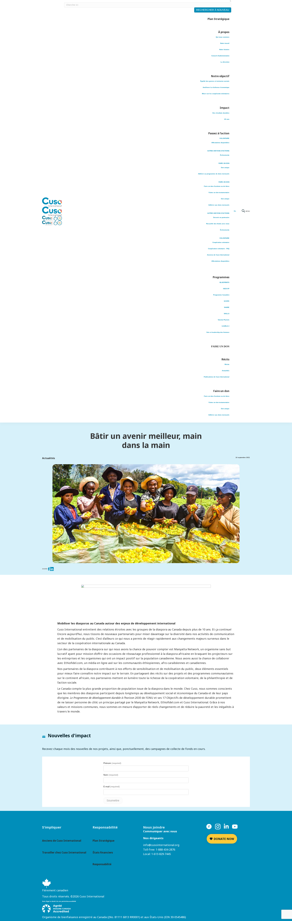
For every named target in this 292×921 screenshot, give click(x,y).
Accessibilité (71, 901)
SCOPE (226, 301)
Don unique (225, 167)
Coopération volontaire (220, 242)
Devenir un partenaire (221, 217)
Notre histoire (224, 49)
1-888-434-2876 (165, 849)
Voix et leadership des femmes (217, 332)
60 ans (226, 119)
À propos (223, 32)
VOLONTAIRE (224, 138)
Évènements (224, 155)
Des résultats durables (220, 113)
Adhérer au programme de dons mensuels (213, 174)
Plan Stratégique (218, 19)
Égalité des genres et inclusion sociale (214, 81)
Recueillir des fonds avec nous (217, 224)
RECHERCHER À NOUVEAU (212, 10)
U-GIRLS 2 (225, 326)
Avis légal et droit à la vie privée (54, 901)
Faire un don (221, 391)
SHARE (226, 307)
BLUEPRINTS (224, 282)
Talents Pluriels (223, 320)
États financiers (103, 852)
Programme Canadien (221, 295)
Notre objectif (220, 76)
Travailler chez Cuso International (64, 852)
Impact (224, 108)
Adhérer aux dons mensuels (218, 205)
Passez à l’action (218, 133)
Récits (225, 359)
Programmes (221, 277)
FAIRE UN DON (224, 163)
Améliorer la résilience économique (216, 87)
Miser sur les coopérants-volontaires (215, 93)
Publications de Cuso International (216, 377)
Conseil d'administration (220, 56)
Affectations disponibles (220, 142)
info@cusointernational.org (161, 845)
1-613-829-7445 (161, 854)
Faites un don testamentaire (219, 192)
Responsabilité (102, 864)
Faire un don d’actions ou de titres (216, 186)
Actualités (225, 370)
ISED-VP (226, 288)
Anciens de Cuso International (218, 255)
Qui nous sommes (222, 37)
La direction (225, 62)
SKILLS (226, 313)
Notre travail (224, 43)
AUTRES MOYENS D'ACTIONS (218, 151)
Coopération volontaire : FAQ (218, 248)
